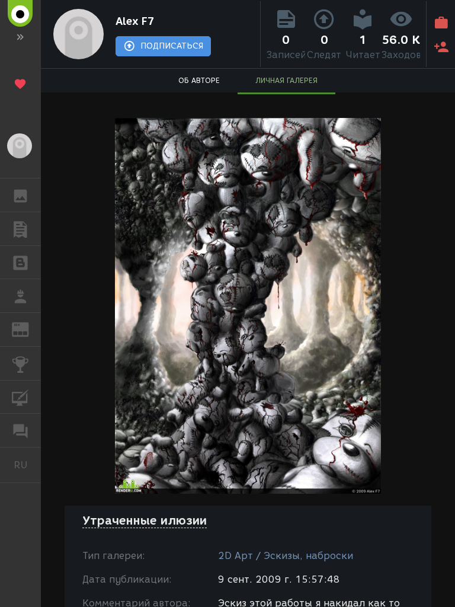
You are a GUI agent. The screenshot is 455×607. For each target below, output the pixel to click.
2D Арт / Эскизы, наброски (285, 555)
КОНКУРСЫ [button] (20, 363)
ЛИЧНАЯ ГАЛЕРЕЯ (286, 80)
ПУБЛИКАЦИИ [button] (20, 228)
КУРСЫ (20, 397)
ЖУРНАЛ (27, 328)
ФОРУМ (20, 430)
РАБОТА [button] (20, 295)
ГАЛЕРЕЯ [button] (20, 195)
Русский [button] (27, 465)
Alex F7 (135, 21)
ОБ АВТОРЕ (199, 80)
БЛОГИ (20, 262)
